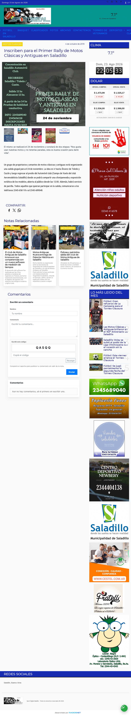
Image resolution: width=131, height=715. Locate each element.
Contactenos (82, 30)
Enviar (72, 372)
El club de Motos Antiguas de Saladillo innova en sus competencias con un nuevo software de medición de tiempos (15, 259)
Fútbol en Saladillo (9, 33)
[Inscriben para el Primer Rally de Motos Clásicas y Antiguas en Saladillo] (9, 135)
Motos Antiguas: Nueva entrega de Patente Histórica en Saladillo (43, 256)
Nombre (13, 309)
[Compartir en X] (14, 210)
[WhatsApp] (113, 2)
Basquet (23, 30)
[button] (108, 2)
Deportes (116, 30)
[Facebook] (122, 2)
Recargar (71, 360)
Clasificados (39, 30)
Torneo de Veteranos (100, 32)
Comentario (14, 320)
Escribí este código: (19, 342)
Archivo (65, 30)
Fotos (54, 30)
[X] (117, 2)
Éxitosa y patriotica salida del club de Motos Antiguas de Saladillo (70, 256)
